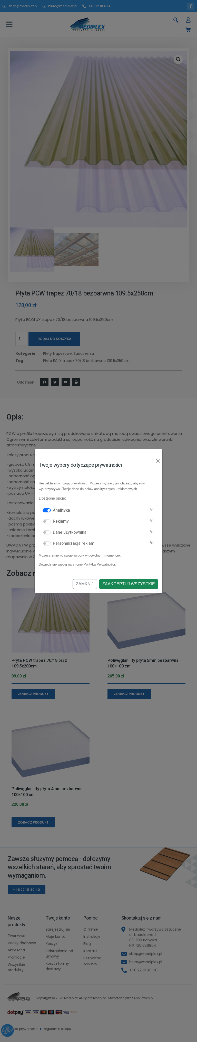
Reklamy (61, 521)
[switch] (47, 510)
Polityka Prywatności (99, 564)
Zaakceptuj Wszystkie (128, 584)
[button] (9, 24)
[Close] (158, 461)
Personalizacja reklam (73, 543)
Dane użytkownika (69, 532)
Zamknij (85, 584)
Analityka (61, 510)
